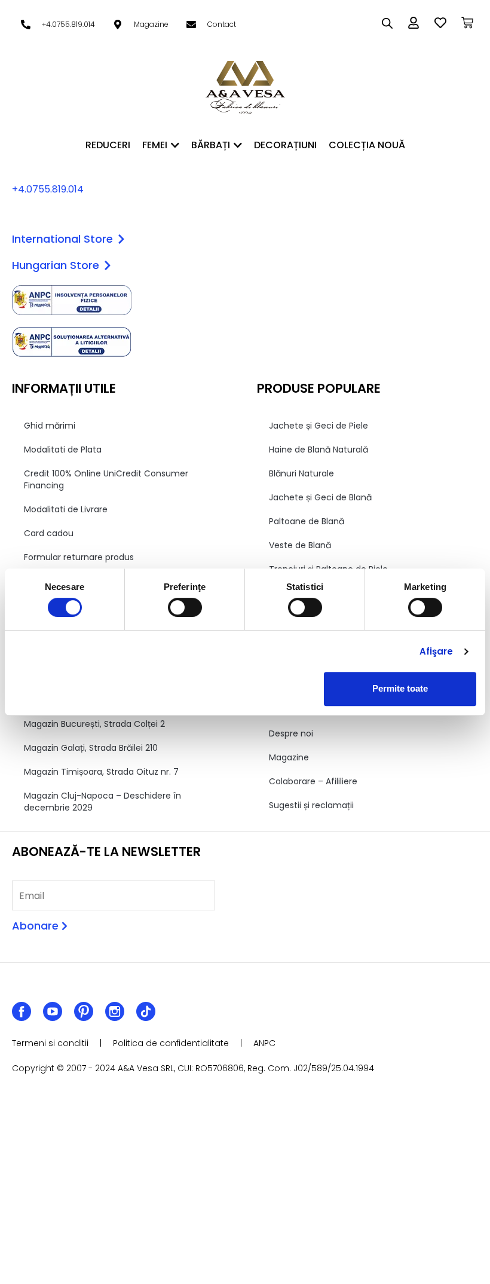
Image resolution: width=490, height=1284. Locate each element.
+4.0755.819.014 (48, 189)
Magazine (289, 757)
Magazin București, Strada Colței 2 (94, 724)
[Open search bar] (387, 23)
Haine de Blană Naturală (318, 449)
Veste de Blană (300, 545)
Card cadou (49, 533)
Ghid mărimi (49, 426)
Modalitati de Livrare (66, 509)
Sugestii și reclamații (311, 805)
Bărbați (210, 145)
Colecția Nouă (367, 145)
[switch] (185, 607)
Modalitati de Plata (63, 449)
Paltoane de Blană (306, 521)
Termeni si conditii (50, 1043)
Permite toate (400, 688)
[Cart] (467, 22)
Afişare (436, 651)
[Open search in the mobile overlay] (382, 23)
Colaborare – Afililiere (313, 781)
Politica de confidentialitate (171, 1043)
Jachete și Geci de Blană (320, 497)
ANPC (264, 1043)
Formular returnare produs (79, 557)
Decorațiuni (285, 145)
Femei (154, 145)
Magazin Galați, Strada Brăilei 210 (91, 748)
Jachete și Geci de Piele (318, 426)
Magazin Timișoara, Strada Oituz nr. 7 (101, 772)
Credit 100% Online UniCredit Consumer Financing (106, 479)
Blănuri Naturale (301, 473)
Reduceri (107, 145)
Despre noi (291, 733)
